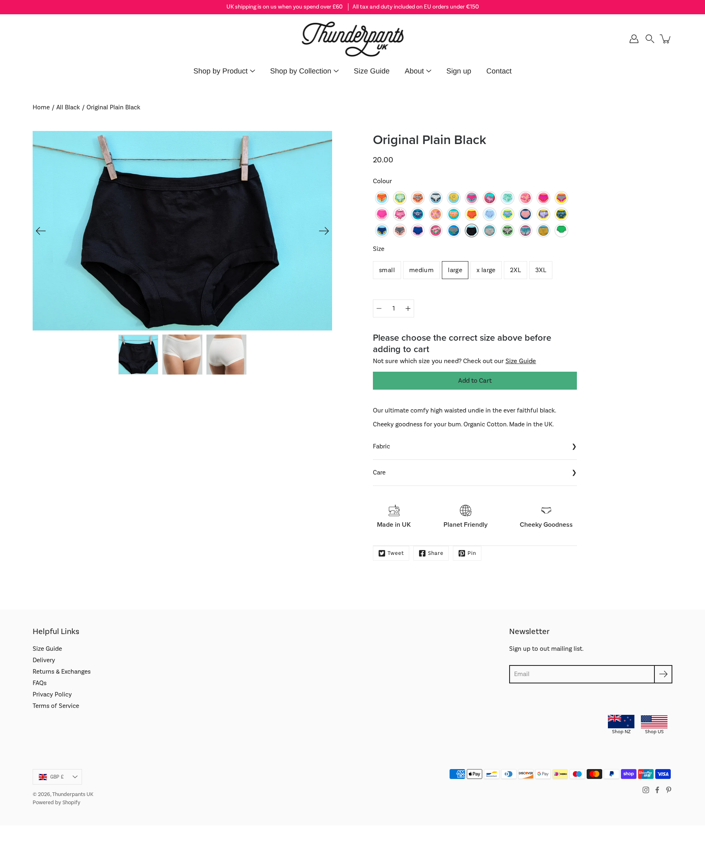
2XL (515, 270)
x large (486, 270)
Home (41, 107)
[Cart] (665, 38)
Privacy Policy (52, 694)
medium (421, 270)
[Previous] (41, 231)
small (387, 270)
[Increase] (408, 308)
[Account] (634, 38)
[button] (649, 38)
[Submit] (663, 674)
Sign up (458, 71)
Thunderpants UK (72, 794)
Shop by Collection (300, 71)
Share (435, 553)
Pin (472, 553)
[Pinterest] (668, 790)
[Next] (324, 231)
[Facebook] (657, 790)
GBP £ (57, 777)
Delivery (44, 660)
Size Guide (372, 71)
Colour (382, 181)
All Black (68, 107)
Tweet (396, 553)
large (455, 270)
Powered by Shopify (56, 802)
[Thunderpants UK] (353, 38)
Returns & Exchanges (62, 672)
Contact (499, 71)
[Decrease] (379, 308)
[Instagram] (646, 790)
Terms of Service (56, 706)
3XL (540, 270)
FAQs (40, 683)
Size (378, 249)
